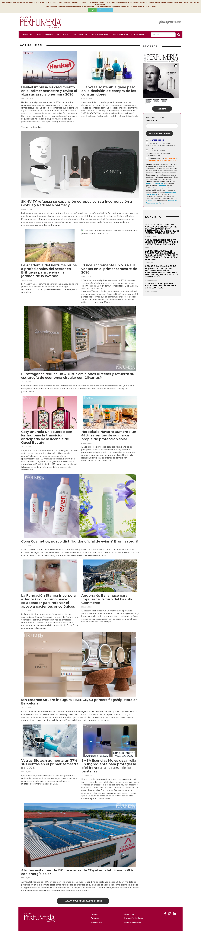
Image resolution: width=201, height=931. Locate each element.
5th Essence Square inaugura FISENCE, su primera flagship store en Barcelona (79, 701)
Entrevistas (80, 34)
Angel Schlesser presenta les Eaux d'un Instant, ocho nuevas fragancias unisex (161, 242)
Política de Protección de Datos (162, 161)
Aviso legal (129, 914)
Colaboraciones (100, 34)
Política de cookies (132, 922)
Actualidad (63, 34)
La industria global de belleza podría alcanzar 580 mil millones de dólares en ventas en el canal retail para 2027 (162, 255)
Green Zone (138, 34)
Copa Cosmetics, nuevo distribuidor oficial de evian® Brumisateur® (79, 541)
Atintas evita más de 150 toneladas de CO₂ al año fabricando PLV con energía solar (77, 872)
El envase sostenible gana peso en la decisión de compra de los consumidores (108, 90)
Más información (105, 10)
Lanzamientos (44, 34)
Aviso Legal (170, 158)
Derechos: (162, 186)
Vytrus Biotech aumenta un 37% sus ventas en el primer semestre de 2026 (49, 764)
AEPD (150, 201)
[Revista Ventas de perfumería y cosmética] (165, 914)
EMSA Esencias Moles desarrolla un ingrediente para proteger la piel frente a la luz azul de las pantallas (108, 765)
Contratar (95, 918)
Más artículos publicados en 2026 (83, 901)
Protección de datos (133, 918)
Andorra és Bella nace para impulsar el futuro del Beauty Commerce (106, 599)
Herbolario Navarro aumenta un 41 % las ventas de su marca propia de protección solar (108, 435)
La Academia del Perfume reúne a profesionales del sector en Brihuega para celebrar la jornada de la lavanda (49, 270)
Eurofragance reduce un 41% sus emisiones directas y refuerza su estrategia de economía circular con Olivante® (77, 375)
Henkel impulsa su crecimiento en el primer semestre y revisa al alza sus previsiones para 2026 (49, 90)
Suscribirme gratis (159, 133)
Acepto (92, 10)
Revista (26, 34)
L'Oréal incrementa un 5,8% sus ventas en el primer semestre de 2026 (109, 268)
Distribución (120, 34)
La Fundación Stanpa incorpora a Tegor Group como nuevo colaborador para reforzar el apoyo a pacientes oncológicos (48, 600)
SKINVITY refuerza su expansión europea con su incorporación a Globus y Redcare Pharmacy (76, 203)
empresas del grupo (154, 183)
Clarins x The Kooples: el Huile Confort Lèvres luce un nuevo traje (161, 285)
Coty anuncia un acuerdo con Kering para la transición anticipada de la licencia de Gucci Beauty (46, 437)
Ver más (162, 109)
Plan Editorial (96, 922)
